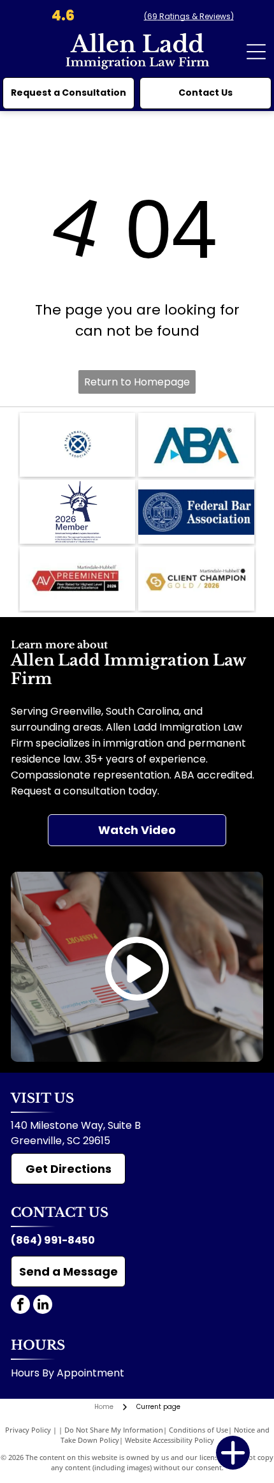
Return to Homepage (137, 382)
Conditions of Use (198, 1430)
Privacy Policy (28, 1430)
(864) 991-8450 (53, 1240)
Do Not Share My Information (113, 1430)
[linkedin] (42, 1306)
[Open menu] (256, 51)
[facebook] (20, 1306)
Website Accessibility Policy (169, 1440)
